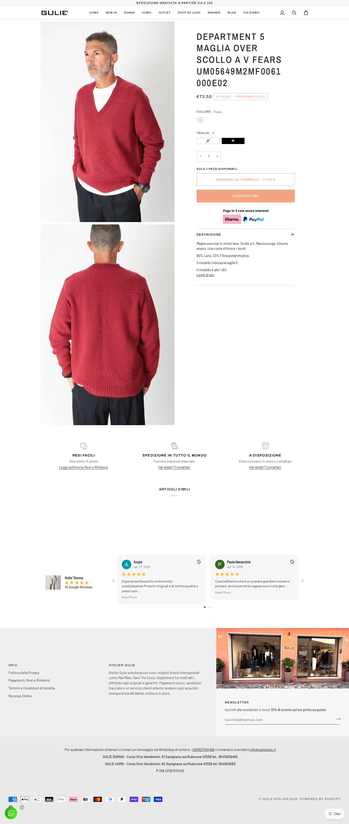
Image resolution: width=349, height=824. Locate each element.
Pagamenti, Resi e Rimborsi (29, 680)
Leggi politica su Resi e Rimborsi (83, 467)
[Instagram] (22, 807)
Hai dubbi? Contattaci (174, 467)
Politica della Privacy (24, 672)
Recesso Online (20, 696)
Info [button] (13, 665)
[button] (111, 13)
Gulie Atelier (275, 799)
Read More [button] (129, 597)
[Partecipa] (336, 719)
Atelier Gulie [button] (122, 665)
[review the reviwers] (199, 562)
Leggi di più (205, 275)
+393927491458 (203, 749)
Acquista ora (245, 196)
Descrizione (209, 234)
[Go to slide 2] (208, 607)
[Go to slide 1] (205, 607)
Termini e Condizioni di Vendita (32, 688)
